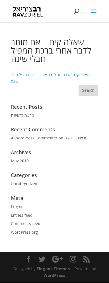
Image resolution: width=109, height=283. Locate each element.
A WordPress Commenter (34, 138)
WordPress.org (24, 232)
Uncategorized (24, 183)
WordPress (54, 275)
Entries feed (21, 215)
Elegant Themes (53, 268)
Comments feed (25, 223)
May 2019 (20, 160)
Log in (16, 206)
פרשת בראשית (22, 115)
